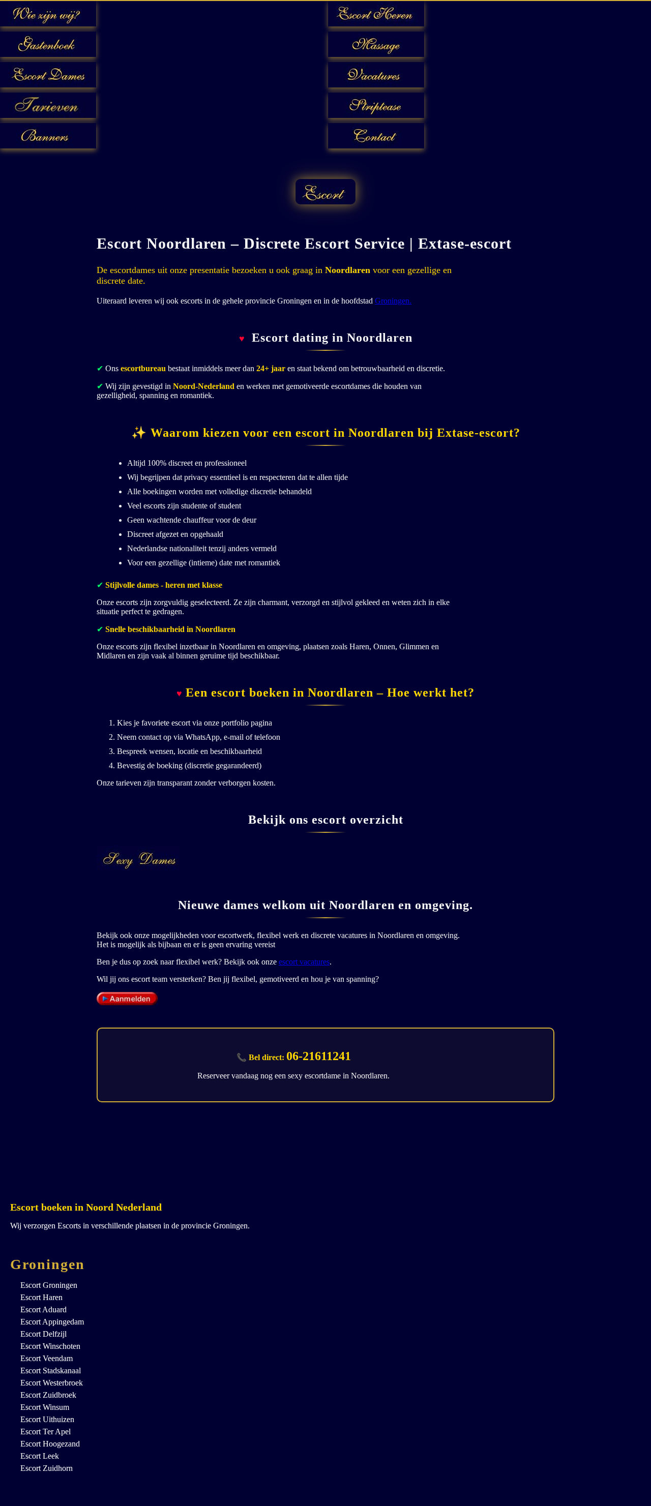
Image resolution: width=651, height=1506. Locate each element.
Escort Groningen (48, 1285)
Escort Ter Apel (45, 1431)
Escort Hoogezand (50, 1443)
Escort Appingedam (52, 1321)
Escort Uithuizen (47, 1419)
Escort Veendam (46, 1358)
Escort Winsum (44, 1407)
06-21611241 (318, 1056)
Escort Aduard (43, 1309)
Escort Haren (41, 1297)
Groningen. (393, 300)
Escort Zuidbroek (48, 1395)
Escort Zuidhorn (46, 1468)
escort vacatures (304, 961)
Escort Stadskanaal (50, 1370)
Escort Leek (39, 1456)
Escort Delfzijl (43, 1334)
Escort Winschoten (50, 1346)
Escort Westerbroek (51, 1382)
